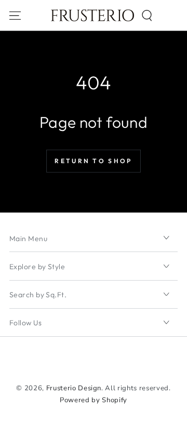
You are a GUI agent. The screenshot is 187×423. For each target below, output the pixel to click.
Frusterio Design (74, 388)
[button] (146, 15)
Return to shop (93, 161)
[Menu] (15, 15)
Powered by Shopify (93, 400)
